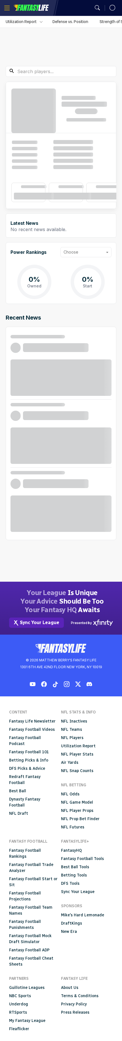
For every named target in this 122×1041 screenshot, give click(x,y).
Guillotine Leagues (27, 987)
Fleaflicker (19, 1028)
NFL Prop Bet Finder (80, 818)
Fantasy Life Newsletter (32, 721)
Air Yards (69, 762)
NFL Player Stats (77, 754)
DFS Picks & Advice (27, 768)
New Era (69, 931)
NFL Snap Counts (77, 770)
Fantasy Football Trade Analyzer (31, 867)
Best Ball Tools (75, 867)
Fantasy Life (31, 8)
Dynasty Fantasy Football (24, 802)
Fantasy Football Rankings (25, 853)
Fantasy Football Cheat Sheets (31, 961)
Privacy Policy (74, 1004)
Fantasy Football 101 (29, 752)
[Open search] (97, 8)
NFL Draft (18, 813)
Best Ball (17, 791)
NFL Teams (71, 729)
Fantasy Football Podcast (25, 740)
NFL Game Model (77, 802)
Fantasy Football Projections (25, 896)
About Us (69, 987)
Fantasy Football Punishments (25, 924)
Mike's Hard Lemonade (82, 915)
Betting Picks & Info (28, 760)
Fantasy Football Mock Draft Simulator (30, 938)
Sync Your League (77, 891)
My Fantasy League (27, 1020)
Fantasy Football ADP (29, 950)
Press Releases (75, 1012)
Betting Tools (74, 875)
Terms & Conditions (79, 995)
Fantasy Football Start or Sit (33, 882)
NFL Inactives (74, 721)
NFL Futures (72, 827)
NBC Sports (20, 995)
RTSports (18, 1012)
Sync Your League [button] (39, 622)
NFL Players (72, 737)
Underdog (18, 1004)
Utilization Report (21, 21)
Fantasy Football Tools (82, 858)
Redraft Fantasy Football (25, 779)
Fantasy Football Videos (32, 729)
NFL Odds (70, 794)
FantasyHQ (71, 850)
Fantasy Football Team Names (30, 910)
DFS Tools (70, 883)
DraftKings (71, 923)
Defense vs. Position (70, 21)
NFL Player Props (77, 810)
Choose (71, 252)
